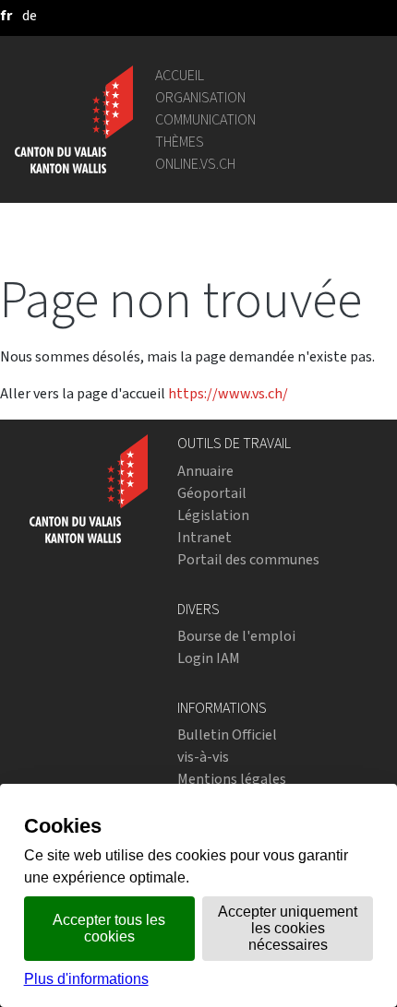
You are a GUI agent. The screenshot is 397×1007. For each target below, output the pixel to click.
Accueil (179, 75)
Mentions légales (231, 778)
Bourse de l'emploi (236, 636)
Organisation (200, 97)
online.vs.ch (195, 163)
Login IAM (208, 658)
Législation (213, 515)
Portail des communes (248, 559)
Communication (205, 119)
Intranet (204, 537)
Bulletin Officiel (227, 734)
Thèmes (179, 141)
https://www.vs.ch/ (228, 393)
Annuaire (205, 470)
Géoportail (212, 493)
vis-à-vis (203, 756)
